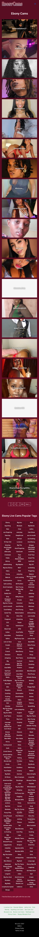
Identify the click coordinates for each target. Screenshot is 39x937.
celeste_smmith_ (19, 428)
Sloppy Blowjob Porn (24, 914)
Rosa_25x (19, 248)
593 (22, 504)
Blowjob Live (8, 912)
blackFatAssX (19, 328)
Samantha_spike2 (19, 208)
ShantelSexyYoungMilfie (19, 488)
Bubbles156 (19, 408)
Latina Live (27, 907)
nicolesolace (19, 108)
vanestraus (19, 168)
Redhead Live (30, 912)
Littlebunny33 (19, 388)
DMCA (19, 926)
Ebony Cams (12, 914)
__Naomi (19, 228)
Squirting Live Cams (17, 909)
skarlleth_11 (19, 48)
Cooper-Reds (19, 88)
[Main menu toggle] (35, 4)
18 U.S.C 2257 (19, 924)
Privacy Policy (19, 928)
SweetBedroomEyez (19, 448)
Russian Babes (18, 907)
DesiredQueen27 (19, 29)
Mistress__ (19, 188)
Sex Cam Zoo (29, 909)
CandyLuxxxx (19, 468)
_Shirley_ (19, 268)
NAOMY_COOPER (19, 368)
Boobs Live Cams (18, 912)
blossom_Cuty (19, 288)
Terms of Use (19, 930)
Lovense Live (8, 907)
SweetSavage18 (19, 68)
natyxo (19, 128)
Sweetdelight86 (19, 308)
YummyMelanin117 (19, 348)
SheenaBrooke (19, 148)
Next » (28, 504)
